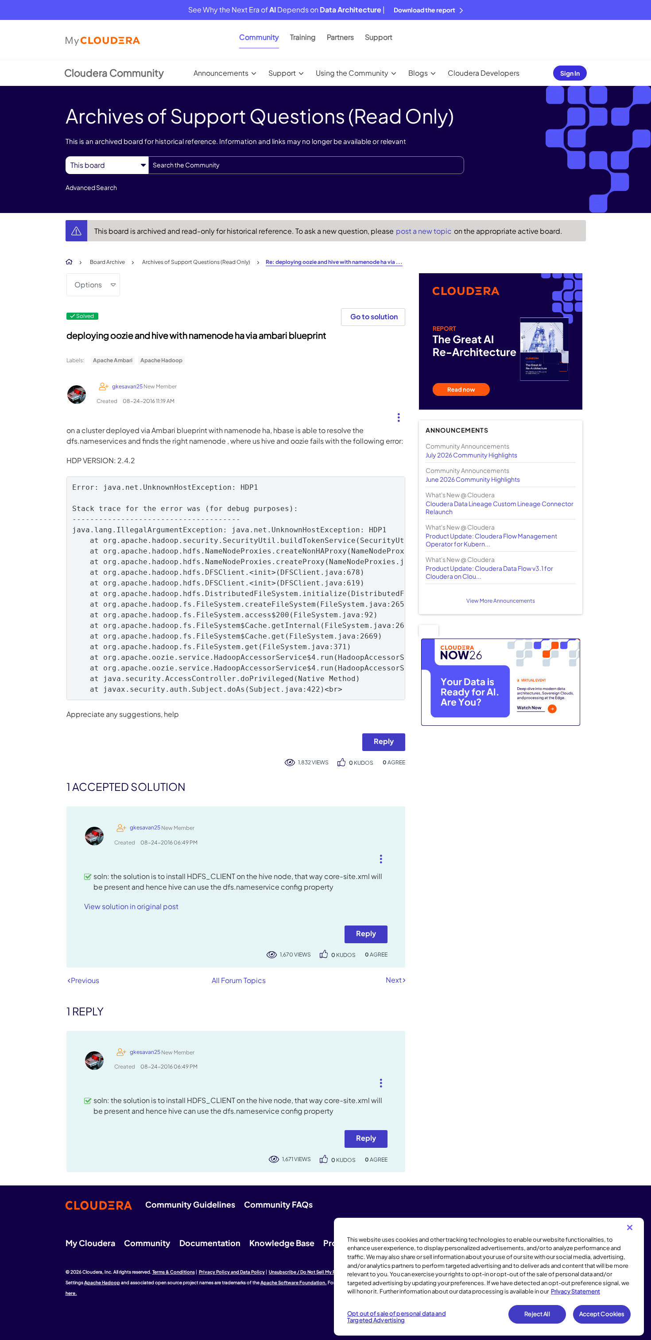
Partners (340, 37)
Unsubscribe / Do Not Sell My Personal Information (324, 1271)
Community (259, 37)
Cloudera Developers (483, 72)
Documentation (209, 1243)
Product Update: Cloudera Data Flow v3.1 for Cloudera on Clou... (489, 572)
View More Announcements (500, 600)
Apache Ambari (112, 360)
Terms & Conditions (173, 1271)
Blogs (418, 72)
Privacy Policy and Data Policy (232, 1271)
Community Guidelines (190, 1204)
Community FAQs (278, 1204)
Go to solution (374, 316)
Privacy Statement (575, 1291)
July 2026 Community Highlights (471, 455)
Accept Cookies (602, 1313)
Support (378, 37)
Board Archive (107, 262)
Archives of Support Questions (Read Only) (196, 262)
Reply (384, 741)
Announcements (221, 72)
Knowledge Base (281, 1243)
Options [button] (88, 284)
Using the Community (352, 72)
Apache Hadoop (161, 360)
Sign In (570, 73)
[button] (395, 415)
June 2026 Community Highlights (473, 479)
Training (303, 37)
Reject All (537, 1313)
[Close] (629, 1227)
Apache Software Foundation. (293, 1282)
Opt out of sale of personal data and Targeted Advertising (396, 1317)
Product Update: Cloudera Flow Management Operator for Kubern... (491, 540)
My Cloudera (90, 1243)
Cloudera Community (114, 72)
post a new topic (424, 231)
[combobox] (306, 165)
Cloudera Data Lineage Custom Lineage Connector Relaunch (500, 507)
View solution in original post (131, 906)
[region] (489, 1277)
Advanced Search (91, 187)
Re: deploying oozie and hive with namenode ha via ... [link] (334, 262)
